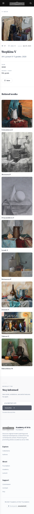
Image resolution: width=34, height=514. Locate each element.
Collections (6, 451)
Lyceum (4, 473)
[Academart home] (17, 3)
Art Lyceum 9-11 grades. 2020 (14, 56)
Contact (5, 488)
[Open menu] (3, 3)
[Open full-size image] (17, 28)
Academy (5, 469)
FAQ (3, 492)
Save (8, 80)
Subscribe (8, 408)
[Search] (30, 3)
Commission (6, 484)
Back (6, 11)
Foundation (6, 466)
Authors (5, 454)
